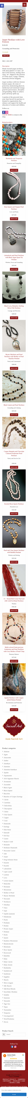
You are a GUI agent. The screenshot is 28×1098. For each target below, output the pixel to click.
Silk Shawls (8, 986)
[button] (2, 6)
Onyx (5, 908)
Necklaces (7, 902)
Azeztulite (7, 785)
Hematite (7, 845)
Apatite (6, 773)
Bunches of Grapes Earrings (13, 797)
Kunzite (6, 863)
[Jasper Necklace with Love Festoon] (14, 20)
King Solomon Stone (11, 860)
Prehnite (6, 932)
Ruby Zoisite (8, 965)
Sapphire (7, 977)
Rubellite (7, 956)
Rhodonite (7, 947)
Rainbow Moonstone (11, 941)
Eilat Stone (7, 830)
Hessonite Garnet (9, 851)
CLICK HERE (7, 115)
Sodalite (6, 995)
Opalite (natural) (9, 914)
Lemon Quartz (8, 881)
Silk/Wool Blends (9, 989)
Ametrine (7, 766)
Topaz (6, 1007)
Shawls (6, 980)
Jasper (6, 857)
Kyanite (6, 866)
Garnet (6, 839)
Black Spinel (8, 791)
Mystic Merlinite (9, 896)
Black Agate (8, 788)
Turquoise (7, 1013)
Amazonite (7, 757)
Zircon (6, 1022)
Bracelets (7, 794)
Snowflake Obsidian (10, 992)
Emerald (6, 833)
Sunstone (7, 998)
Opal (5, 911)
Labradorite (7, 869)
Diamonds (7, 824)
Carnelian (7, 803)
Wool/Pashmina (9, 1019)
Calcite (6, 800)
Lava (5, 878)
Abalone (6, 751)
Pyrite (6, 935)
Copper (6, 818)
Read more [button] (14, 1068)
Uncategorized (8, 1016)
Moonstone (7, 890)
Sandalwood (8, 971)
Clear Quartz (8, 815)
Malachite (7, 884)
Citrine (6, 812)
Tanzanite (7, 1001)
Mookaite (7, 887)
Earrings (6, 827)
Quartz (6, 938)
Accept (14, 1094)
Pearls (6, 920)
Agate (6, 754)
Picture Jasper (8, 929)
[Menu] (24, 5)
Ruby (5, 959)
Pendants (7, 923)
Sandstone (7, 974)
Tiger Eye (7, 1004)
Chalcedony (8, 806)
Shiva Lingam (8, 983)
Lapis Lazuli (8, 872)
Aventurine (7, 782)
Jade (5, 854)
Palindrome (7, 917)
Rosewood (7, 953)
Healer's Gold (8, 842)
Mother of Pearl (9, 893)
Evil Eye (6, 836)
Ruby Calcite (8, 962)
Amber (6, 760)
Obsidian (7, 905)
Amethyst (7, 763)
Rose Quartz (8, 950)
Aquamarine (8, 776)
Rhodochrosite (8, 944)
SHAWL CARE (14, 1083)
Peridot (6, 926)
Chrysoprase (8, 809)
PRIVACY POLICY (9, 1079)
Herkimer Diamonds (10, 848)
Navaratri (7, 899)
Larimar (6, 875)
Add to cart (5, 55)
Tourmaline (7, 1010)
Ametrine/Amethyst (10, 769)
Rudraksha (7, 968)
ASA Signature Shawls (11, 779)
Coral (5, 821)
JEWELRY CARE (19, 1081)
